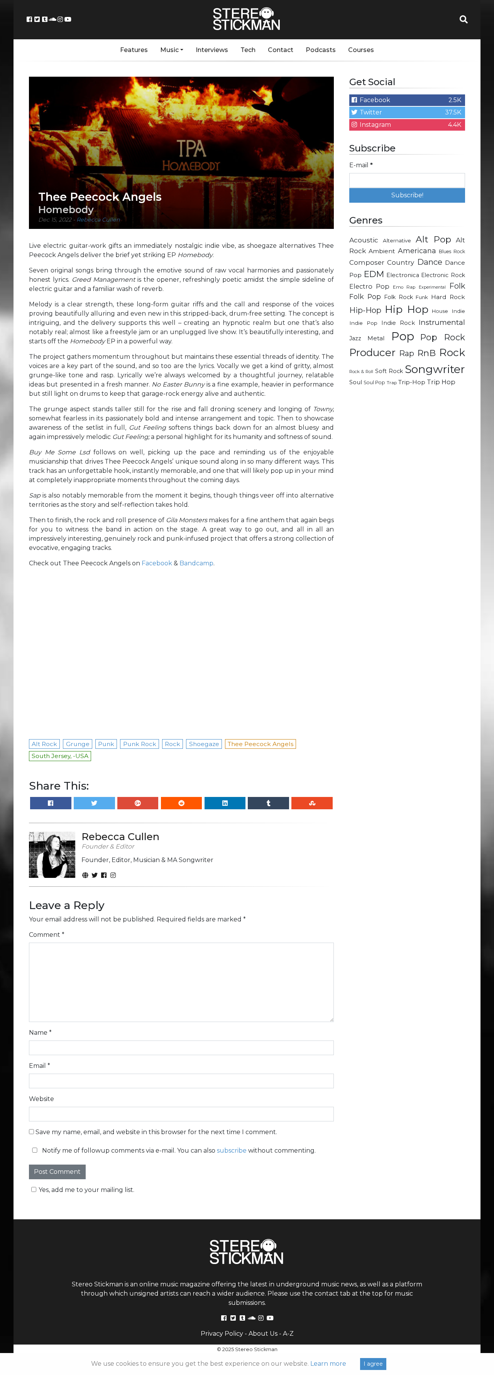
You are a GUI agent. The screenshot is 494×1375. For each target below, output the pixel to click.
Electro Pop (369, 286)
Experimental (432, 287)
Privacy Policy (222, 1333)
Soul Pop (374, 382)
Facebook (157, 563)
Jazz (355, 338)
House (440, 311)
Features (134, 50)
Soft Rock (389, 371)
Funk (422, 297)
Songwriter (435, 369)
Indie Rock (398, 322)
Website (41, 1099)
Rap (406, 353)
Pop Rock (442, 337)
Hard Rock (448, 297)
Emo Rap (404, 287)
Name (40, 1032)
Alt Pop (434, 239)
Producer (372, 352)
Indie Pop (363, 323)
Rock (452, 352)
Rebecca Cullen (98, 219)
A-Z (288, 1333)
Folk (457, 286)
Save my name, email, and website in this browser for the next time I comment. (156, 1132)
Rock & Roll (361, 371)
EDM (374, 274)
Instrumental (442, 322)
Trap (392, 382)
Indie (458, 311)
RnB (426, 353)
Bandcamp (196, 563)
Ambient (382, 251)
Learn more (328, 1363)
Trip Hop (441, 382)
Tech (247, 50)
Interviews (212, 50)
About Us (263, 1333)
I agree (373, 1363)
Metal (376, 338)
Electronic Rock (443, 275)
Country (400, 262)
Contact (280, 50)
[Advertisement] (407, 514)
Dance (429, 262)
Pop (402, 336)
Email (39, 1065)
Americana (417, 251)
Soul (355, 382)
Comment (46, 934)
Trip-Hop (411, 382)
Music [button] (169, 50)
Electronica (402, 275)
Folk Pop (365, 296)
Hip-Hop (365, 310)
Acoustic (363, 240)
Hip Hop (406, 309)
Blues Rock (452, 251)
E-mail (361, 165)
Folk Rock (398, 297)
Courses (361, 50)
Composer (366, 262)
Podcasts (321, 50)
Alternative (397, 240)
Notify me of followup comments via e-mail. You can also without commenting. (178, 1150)
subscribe (232, 1150)
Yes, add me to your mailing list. (86, 1189)
